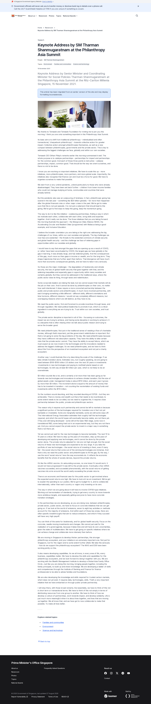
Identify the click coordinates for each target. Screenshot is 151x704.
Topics (58, 16)
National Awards (17, 683)
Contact (107, 678)
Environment (48, 626)
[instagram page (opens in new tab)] (111, 673)
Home (40, 28)
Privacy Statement (38, 697)
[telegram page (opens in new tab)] (122, 673)
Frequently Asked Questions (54, 668)
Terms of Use (53, 697)
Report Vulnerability (18, 697)
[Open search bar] (137, 15)
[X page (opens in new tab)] (117, 673)
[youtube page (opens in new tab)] (128, 673)
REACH (65, 697)
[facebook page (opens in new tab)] (105, 673)
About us (14, 668)
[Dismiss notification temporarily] (138, 6)
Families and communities (53, 622)
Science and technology (53, 630)
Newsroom (43, 16)
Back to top (45, 641)
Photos (51, 16)
